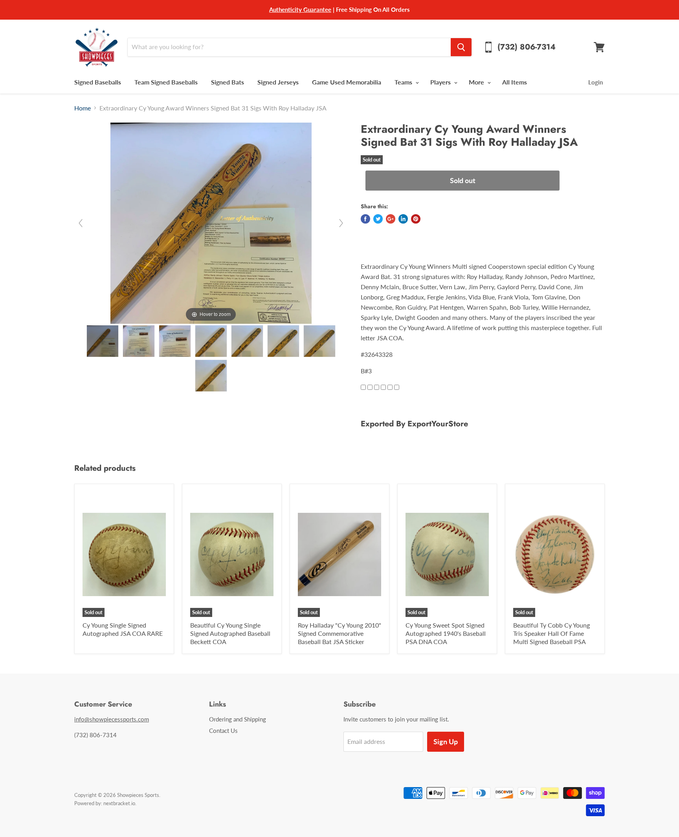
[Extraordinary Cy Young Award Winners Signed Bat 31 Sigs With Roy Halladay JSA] (102, 341)
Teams (404, 82)
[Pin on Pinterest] (415, 219)
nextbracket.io (119, 803)
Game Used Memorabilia (346, 82)
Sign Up (445, 741)
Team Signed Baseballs (166, 82)
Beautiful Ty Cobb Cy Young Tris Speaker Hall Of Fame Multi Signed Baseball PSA (551, 633)
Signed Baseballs (97, 82)
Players (441, 82)
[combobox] (289, 47)
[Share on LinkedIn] (403, 219)
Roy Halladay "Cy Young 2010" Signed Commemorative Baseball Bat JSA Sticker (339, 633)
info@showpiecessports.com (111, 719)
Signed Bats (227, 82)
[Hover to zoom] (211, 222)
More (477, 82)
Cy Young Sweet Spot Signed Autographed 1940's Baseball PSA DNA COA (446, 633)
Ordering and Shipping (237, 719)
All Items (514, 82)
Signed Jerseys (278, 82)
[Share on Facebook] (365, 219)
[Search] (461, 47)
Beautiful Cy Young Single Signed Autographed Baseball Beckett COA (230, 633)
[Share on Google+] (390, 219)
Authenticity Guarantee (300, 9)
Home (82, 108)
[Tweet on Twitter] (378, 219)
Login (595, 82)
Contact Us (223, 730)
